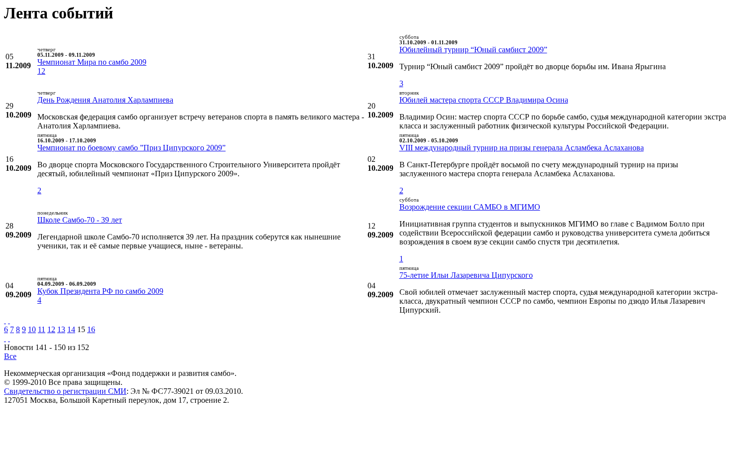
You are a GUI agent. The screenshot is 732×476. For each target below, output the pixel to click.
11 (41, 329)
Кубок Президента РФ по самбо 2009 (100, 291)
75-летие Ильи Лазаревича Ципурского (466, 275)
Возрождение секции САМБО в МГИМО (469, 207)
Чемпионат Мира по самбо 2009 (91, 62)
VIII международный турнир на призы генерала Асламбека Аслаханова (521, 147)
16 (91, 329)
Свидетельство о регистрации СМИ (65, 391)
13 (61, 329)
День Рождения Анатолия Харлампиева (105, 100)
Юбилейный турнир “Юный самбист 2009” (473, 49)
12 (41, 71)
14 (71, 329)
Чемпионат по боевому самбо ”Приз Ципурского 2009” (131, 147)
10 (32, 329)
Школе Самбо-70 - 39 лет (79, 220)
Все (10, 356)
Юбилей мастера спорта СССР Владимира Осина (483, 100)
